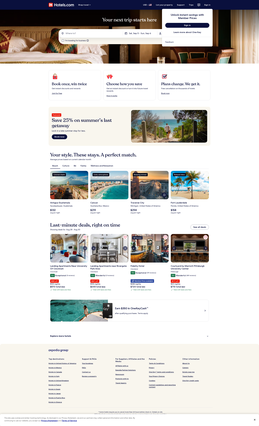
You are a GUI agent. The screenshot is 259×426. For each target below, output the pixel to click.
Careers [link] (185, 368)
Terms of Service (69, 421)
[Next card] (209, 193)
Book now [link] (165, 93)
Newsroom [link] (119, 374)
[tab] (55, 166)
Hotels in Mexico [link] (55, 368)
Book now (59, 136)
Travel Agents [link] (120, 383)
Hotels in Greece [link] (55, 402)
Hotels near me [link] (188, 372)
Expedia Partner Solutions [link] (125, 370)
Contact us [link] (86, 372)
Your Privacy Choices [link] (157, 376)
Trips (191, 5)
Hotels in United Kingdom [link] (59, 381)
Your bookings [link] (87, 363)
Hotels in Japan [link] (55, 393)
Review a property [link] (89, 376)
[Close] (255, 420)
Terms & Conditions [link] (156, 363)
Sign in (207, 5)
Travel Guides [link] (187, 376)
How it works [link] (111, 96)
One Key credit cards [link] (190, 381)
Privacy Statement (49, 421)
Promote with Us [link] (122, 379)
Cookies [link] (152, 381)
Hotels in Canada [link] (55, 372)
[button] (129, 336)
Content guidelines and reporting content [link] (162, 386)
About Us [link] (186, 363)
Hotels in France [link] (55, 385)
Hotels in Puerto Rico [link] (57, 398)
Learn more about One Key (187, 32)
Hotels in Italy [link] (54, 376)
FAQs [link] (84, 368)
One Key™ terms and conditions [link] (161, 372)
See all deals (199, 227)
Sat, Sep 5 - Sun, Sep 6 (140, 33)
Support (181, 5)
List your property (164, 5)
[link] (187, 42)
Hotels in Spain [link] (54, 389)
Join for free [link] (57, 93)
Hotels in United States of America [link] (62, 363)
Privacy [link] (151, 368)
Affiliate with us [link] (121, 366)
